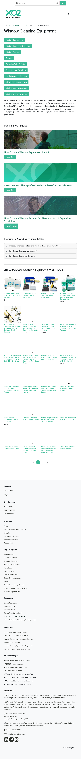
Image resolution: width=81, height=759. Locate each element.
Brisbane (64, 723)
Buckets (9, 58)
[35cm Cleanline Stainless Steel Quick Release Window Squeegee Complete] (31, 314)
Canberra (16, 726)
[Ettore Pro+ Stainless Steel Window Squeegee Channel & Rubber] (12, 376)
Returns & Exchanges (12, 536)
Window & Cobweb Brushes (16, 88)
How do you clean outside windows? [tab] (23, 251)
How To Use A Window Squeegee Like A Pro (27, 152)
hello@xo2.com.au (18, 734)
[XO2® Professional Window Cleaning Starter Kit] (31, 283)
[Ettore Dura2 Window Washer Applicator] (68, 436)
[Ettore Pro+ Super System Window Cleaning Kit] (49, 283)
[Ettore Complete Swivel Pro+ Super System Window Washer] (49, 407)
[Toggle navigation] (73, 14)
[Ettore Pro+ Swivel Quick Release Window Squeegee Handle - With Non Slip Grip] (68, 345)
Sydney (70, 723)
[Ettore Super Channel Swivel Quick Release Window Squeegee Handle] (31, 376)
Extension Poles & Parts (15, 64)
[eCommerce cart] (68, 14)
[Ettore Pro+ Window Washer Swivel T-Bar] (12, 436)
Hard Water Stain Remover (16, 76)
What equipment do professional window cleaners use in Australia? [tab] (35, 246)
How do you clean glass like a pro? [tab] (22, 256)
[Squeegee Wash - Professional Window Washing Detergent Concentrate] (68, 283)
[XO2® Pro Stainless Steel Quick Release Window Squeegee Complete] (49, 314)
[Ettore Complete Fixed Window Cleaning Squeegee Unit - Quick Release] (68, 314)
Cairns (30, 726)
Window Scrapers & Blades (16, 94)
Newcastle (24, 726)
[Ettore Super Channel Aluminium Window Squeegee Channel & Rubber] (49, 376)
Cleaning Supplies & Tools (18, 25)
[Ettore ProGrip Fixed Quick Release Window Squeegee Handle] (49, 345)
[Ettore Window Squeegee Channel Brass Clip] (12, 407)
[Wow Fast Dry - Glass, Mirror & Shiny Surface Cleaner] (12, 283)
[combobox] (37, 3)
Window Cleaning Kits (14, 40)
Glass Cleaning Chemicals (16, 70)
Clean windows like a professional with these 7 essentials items (38, 185)
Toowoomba (40, 726)
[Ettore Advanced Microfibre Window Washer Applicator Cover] (31, 436)
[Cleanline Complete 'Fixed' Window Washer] (31, 407)
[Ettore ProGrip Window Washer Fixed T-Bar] (68, 407)
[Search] (62, 3)
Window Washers (12, 52)
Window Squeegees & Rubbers (18, 46)
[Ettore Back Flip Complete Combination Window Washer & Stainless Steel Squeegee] (12, 314)
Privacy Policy (9, 543)
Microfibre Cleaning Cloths (16, 82)
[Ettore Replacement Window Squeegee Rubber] (68, 376)
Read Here (10, 157)
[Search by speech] (57, 3)
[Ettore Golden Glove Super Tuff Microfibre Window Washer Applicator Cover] (49, 436)
